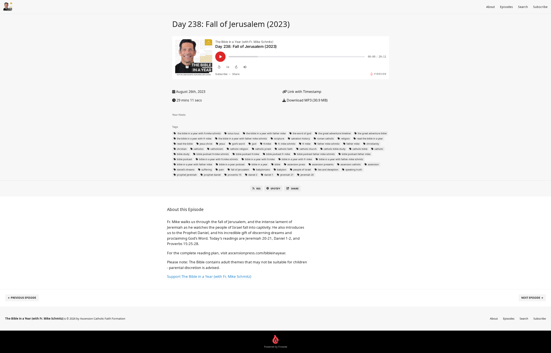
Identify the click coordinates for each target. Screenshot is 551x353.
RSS (258, 188)
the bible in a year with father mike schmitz (242, 138)
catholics (198, 148)
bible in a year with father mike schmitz (340, 159)
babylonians (262, 169)
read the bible (184, 143)
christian (181, 148)
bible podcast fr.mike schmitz (212, 154)
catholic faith (285, 148)
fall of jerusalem (239, 169)
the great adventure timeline (334, 133)
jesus (222, 143)
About (490, 7)
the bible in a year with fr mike (193, 138)
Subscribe (540, 7)
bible (277, 164)
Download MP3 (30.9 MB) (307, 100)
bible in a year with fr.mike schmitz (218, 159)
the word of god (301, 133)
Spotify (275, 188)
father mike (352, 143)
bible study (182, 154)
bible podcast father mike (355, 154)
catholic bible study (334, 148)
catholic (378, 148)
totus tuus (233, 133)
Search (523, 7)
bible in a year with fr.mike (259, 159)
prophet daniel (212, 174)
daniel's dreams (185, 169)
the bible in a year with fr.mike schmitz (198, 133)
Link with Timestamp (304, 91)
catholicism (216, 148)
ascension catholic (350, 164)
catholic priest (263, 148)
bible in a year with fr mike (296, 159)
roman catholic (325, 138)
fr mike (306, 143)
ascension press (296, 164)
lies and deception (327, 169)
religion (345, 138)
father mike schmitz (328, 143)
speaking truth (353, 169)
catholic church (308, 148)
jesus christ (205, 143)
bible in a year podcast (231, 164)
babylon (281, 169)
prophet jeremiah (186, 174)
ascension (373, 164)
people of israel (302, 169)
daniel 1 (268, 174)
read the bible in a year (369, 138)
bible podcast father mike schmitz (315, 154)
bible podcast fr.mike (247, 154)
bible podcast (184, 159)
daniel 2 (252, 174)
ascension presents (322, 164)
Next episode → (532, 298)
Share (295, 188)
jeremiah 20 (307, 174)
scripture (278, 138)
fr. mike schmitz (286, 143)
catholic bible (359, 148)
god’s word (238, 143)
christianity (372, 143)
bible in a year (259, 164)
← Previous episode (22, 298)
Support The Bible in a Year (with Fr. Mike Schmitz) (209, 276)
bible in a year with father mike (194, 164)
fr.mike (267, 143)
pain (221, 169)
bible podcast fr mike (278, 154)
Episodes (506, 7)
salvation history (300, 138)
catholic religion (238, 148)
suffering (206, 169)
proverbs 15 (234, 174)
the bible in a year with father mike (266, 133)
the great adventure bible (372, 133)
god (253, 143)
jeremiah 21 (286, 174)
